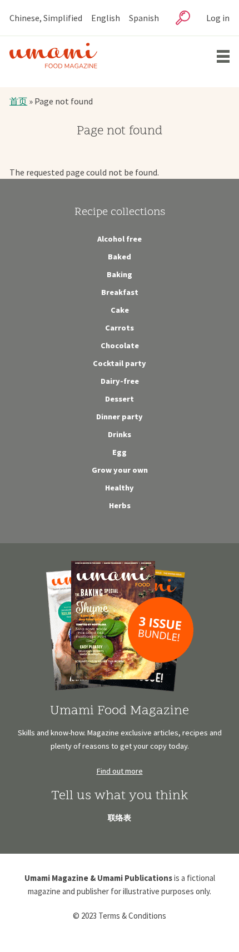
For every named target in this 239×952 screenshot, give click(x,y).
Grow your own (120, 470)
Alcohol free (119, 239)
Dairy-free (120, 381)
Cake (120, 310)
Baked (119, 257)
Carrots (119, 328)
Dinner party (119, 417)
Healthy (119, 488)
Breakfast (119, 292)
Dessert (119, 399)
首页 (18, 101)
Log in (218, 17)
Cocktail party (119, 363)
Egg (119, 452)
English (105, 17)
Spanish (144, 17)
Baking (119, 274)
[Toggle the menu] (223, 56)
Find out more (120, 771)
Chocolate (120, 345)
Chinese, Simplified (45, 17)
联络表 (119, 818)
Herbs (120, 505)
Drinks (119, 434)
